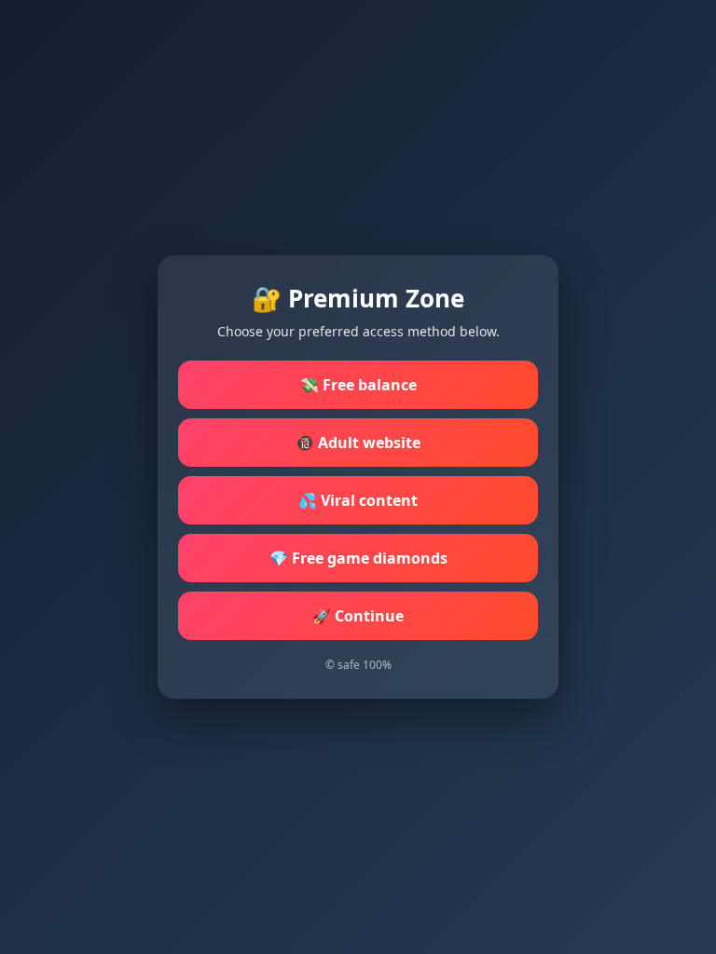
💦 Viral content (358, 500)
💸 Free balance (358, 385)
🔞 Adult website (358, 442)
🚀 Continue (358, 616)
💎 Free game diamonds (358, 558)
